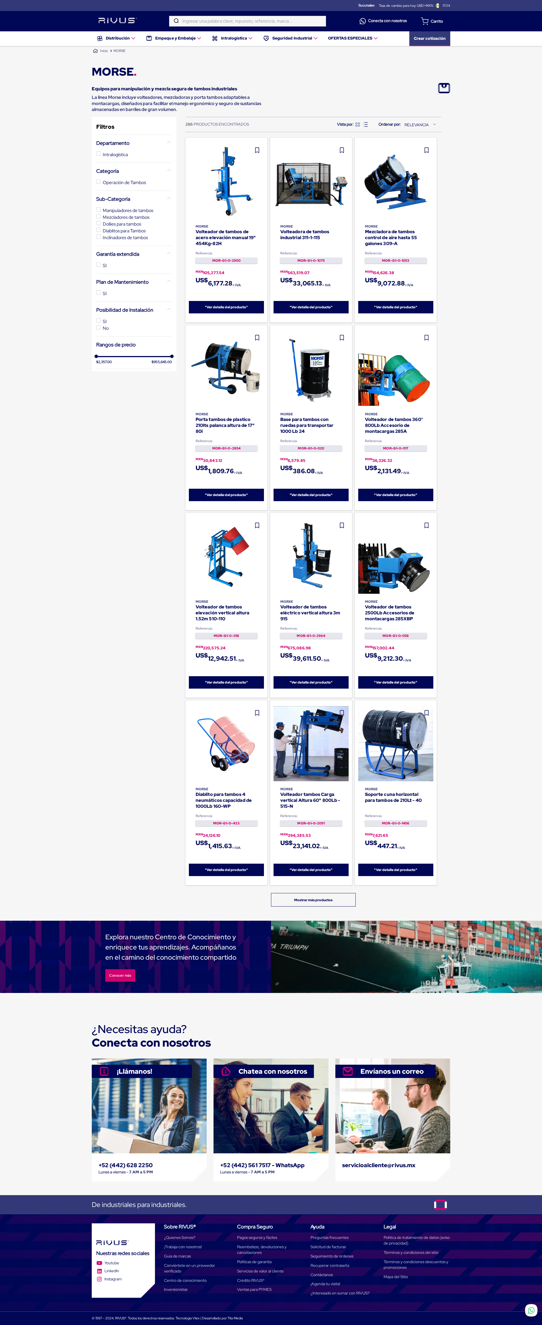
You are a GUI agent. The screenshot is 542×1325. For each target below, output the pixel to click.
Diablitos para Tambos (124, 231)
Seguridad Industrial (292, 38)
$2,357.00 (104, 362)
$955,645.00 (162, 362)
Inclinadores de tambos (125, 238)
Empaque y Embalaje (175, 38)
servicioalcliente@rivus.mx (379, 1165)
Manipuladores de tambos (128, 210)
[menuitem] (116, 38)
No (106, 328)
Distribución (118, 38)
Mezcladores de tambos (126, 217)
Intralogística (234, 38)
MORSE (119, 51)
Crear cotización (430, 38)
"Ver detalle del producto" (226, 307)
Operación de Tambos (124, 182)
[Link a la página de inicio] (100, 51)
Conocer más (120, 975)
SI (105, 266)
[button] (134, 143)
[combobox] (247, 21)
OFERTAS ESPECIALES (350, 38)
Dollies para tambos (122, 224)
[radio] (358, 124)
